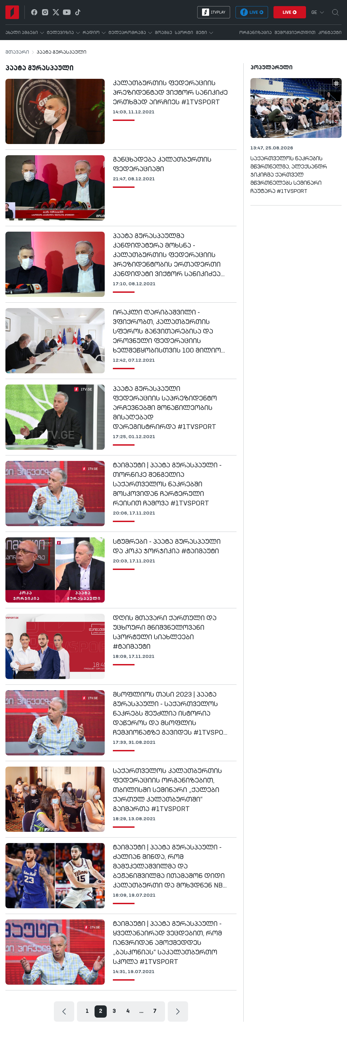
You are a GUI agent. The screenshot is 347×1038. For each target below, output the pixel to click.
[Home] (12, 12)
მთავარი (17, 52)
